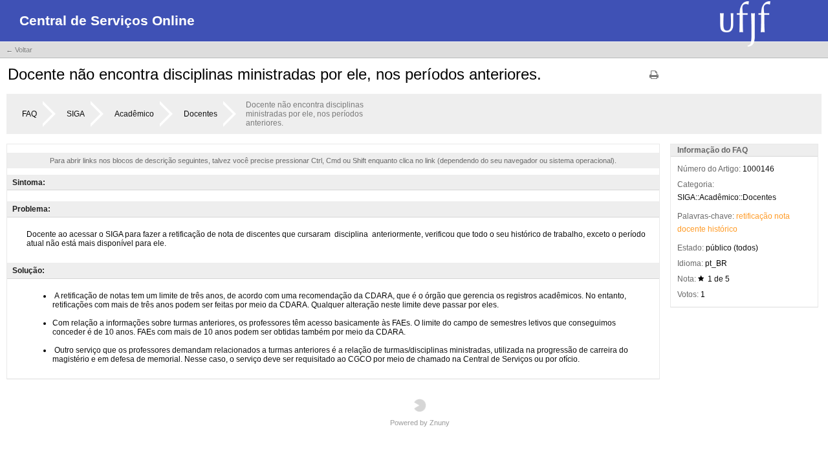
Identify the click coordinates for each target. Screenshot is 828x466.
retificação (754, 216)
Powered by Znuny (420, 423)
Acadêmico (134, 113)
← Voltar (19, 50)
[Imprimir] (654, 79)
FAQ (29, 113)
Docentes (200, 113)
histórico (722, 229)
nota (782, 216)
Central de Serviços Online (107, 20)
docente (691, 229)
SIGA (76, 113)
